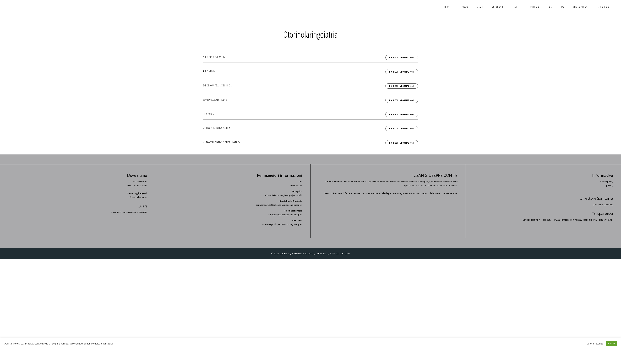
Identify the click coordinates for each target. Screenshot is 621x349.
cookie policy (606, 181)
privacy (609, 185)
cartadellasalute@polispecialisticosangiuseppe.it (279, 205)
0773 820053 (296, 185)
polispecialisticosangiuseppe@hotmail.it (283, 195)
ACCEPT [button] (611, 343)
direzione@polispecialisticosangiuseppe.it (282, 224)
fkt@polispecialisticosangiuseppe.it (285, 214)
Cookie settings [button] (595, 343)
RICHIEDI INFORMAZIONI (401, 57)
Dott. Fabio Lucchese (603, 204)
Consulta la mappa (138, 197)
